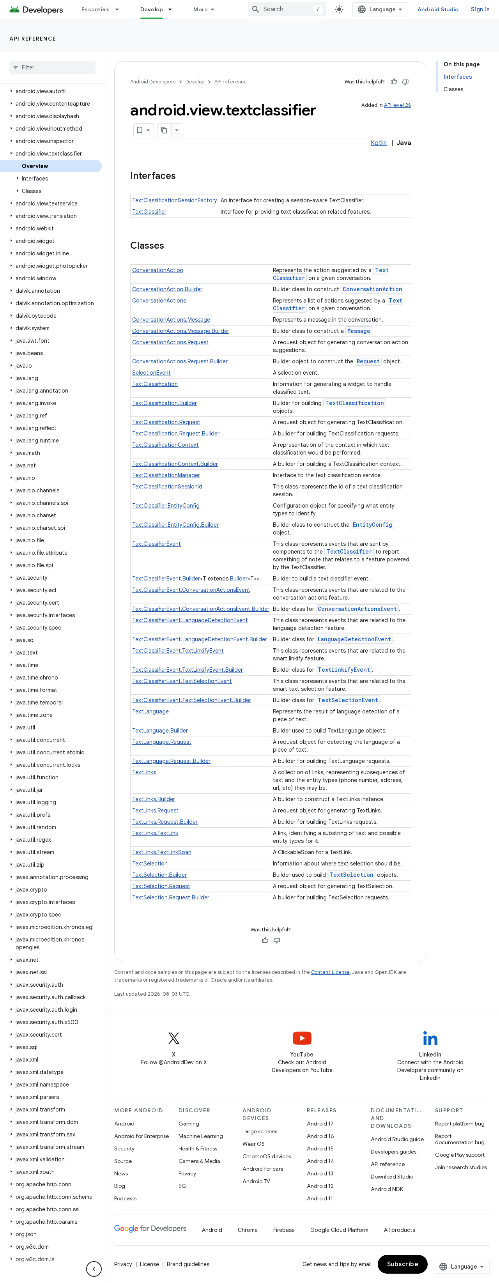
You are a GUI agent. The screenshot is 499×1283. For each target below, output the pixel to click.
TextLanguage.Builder (160, 730)
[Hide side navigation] (94, 1269)
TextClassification (155, 384)
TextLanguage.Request (161, 741)
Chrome (248, 1229)
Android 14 (320, 1160)
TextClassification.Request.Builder (175, 433)
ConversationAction (157, 270)
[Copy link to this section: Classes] (172, 246)
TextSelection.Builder (159, 874)
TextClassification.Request (166, 422)
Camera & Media (199, 1160)
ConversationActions (159, 300)
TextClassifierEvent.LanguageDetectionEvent (190, 620)
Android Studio (438, 9)
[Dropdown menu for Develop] (173, 9)
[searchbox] (52, 67)
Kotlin (379, 143)
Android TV (256, 1181)
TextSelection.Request (161, 886)
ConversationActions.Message (171, 319)
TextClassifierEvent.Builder (166, 578)
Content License (330, 972)
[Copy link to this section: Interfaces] (183, 176)
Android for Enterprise (141, 1136)
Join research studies (461, 1167)
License (149, 1264)
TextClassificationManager (166, 475)
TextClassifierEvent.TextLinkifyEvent (178, 650)
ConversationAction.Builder (167, 289)
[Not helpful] (405, 82)
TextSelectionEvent (348, 700)
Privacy (187, 1173)
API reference (33, 38)
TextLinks (144, 772)
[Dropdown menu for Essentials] (120, 9)
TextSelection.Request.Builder (170, 897)
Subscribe (403, 1264)
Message (358, 330)
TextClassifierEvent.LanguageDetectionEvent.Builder (199, 639)
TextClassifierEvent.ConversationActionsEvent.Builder (200, 608)
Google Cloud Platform (339, 1229)
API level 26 (397, 105)
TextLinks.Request (155, 810)
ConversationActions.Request (170, 342)
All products (399, 1229)
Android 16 (320, 1136)
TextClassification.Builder (164, 403)
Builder (239, 578)
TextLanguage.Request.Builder (171, 760)
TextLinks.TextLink (155, 833)
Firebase (284, 1229)
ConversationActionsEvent (357, 608)
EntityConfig (372, 524)
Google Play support (460, 1154)
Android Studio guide (397, 1139)
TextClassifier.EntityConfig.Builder (175, 524)
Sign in (480, 9)
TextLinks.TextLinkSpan (161, 852)
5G (182, 1185)
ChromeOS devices (266, 1156)
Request (368, 361)
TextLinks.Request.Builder (165, 821)
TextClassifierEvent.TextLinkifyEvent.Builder (187, 669)
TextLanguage (150, 711)
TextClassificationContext (165, 444)
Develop (151, 9)
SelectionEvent (151, 372)
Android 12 (320, 1185)
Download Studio (392, 1176)
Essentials (95, 9)
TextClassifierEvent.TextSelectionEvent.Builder (191, 700)
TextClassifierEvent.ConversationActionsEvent (191, 589)
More (200, 9)
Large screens (259, 1131)
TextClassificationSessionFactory (174, 200)
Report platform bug (460, 1123)
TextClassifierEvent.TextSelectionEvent (182, 681)
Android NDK (387, 1189)
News (121, 1173)
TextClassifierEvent (156, 543)
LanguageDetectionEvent (354, 639)
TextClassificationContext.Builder (175, 463)
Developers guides (393, 1151)
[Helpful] (394, 82)
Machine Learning (201, 1136)
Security (124, 1148)
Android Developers (152, 81)
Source (123, 1160)
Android (124, 1123)
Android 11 (320, 1198)
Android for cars (262, 1168)
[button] (51, 91)
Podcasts (125, 1198)
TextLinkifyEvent (344, 669)
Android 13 (320, 1173)
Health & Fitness (198, 1148)
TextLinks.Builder (153, 799)
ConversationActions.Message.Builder (180, 330)
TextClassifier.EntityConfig (166, 505)
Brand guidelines (188, 1264)
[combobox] (287, 9)
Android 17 (320, 1123)
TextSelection (150, 863)
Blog (119, 1185)
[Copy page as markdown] (164, 130)
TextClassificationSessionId (167, 486)
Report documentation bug (460, 1139)
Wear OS (253, 1143)
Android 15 (320, 1148)
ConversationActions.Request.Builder (180, 361)
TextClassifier (149, 211)
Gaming (189, 1123)
